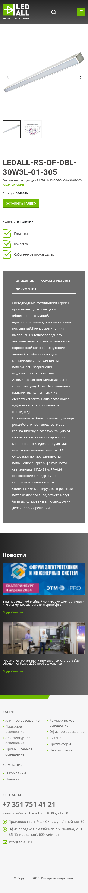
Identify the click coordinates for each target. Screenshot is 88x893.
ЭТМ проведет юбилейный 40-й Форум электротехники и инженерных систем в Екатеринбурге (43, 602)
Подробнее (11, 612)
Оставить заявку (20, 203)
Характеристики (13, 184)
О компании (15, 773)
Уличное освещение (22, 720)
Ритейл (55, 737)
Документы (26, 289)
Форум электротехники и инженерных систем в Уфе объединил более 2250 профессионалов (41, 661)
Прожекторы (60, 744)
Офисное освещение (67, 731)
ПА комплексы (61, 750)
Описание (25, 280)
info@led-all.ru (20, 842)
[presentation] (8, 77)
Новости (12, 779)
